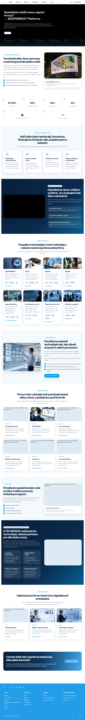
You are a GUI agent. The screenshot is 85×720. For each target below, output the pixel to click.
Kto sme (6, 695)
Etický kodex (66, 700)
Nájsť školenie (68, 318)
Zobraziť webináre (36, 636)
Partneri (6, 706)
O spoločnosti (7, 697)
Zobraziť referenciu (10, 435)
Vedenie (6, 700)
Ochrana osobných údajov (69, 695)
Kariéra (45, 695)
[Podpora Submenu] (47, 2)
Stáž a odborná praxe (49, 697)
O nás (51, 2)
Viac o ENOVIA (48, 286)
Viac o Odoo (28, 318)
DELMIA (26, 697)
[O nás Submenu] (53, 2)
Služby (10, 2)
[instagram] (13, 687)
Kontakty (6, 708)
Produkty (18, 2)
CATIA (25, 695)
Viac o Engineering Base (11, 320)
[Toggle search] (71, 2)
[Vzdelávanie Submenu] (39, 2)
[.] (80, 715)
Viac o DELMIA (68, 286)
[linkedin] (17, 687)
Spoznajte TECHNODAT (52, 375)
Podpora (44, 2)
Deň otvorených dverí (49, 700)
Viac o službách (48, 321)
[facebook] (10, 687)
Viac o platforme (9, 286)
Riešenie (26, 2)
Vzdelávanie (35, 2)
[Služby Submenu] (13, 2)
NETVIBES (26, 700)
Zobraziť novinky (63, 636)
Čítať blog (7, 636)
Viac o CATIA (28, 286)
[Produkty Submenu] (21, 2)
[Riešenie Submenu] (29, 2)
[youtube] (20, 687)
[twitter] (23, 687)
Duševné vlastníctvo (68, 697)
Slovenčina (78, 2)
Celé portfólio (27, 704)
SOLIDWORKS (27, 702)
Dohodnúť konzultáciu (71, 661)
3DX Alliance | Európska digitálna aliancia (12, 703)
